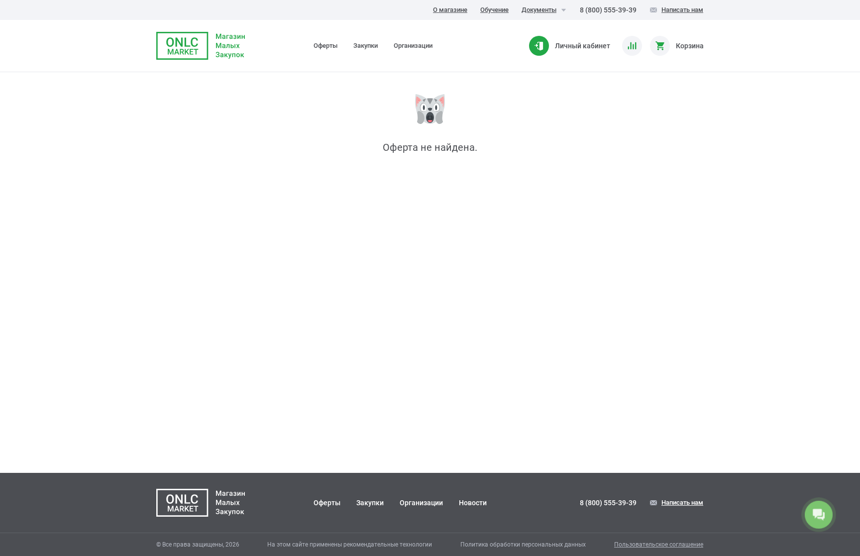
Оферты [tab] (325, 45)
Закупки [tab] (365, 45)
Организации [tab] (413, 45)
